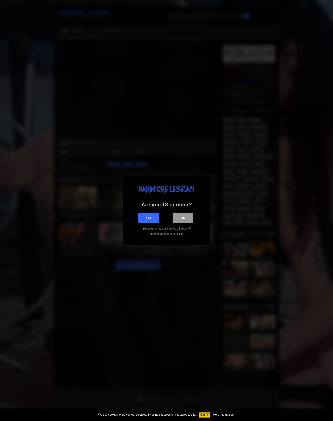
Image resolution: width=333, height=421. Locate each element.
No (183, 217)
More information (223, 414)
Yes (149, 217)
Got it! (204, 414)
